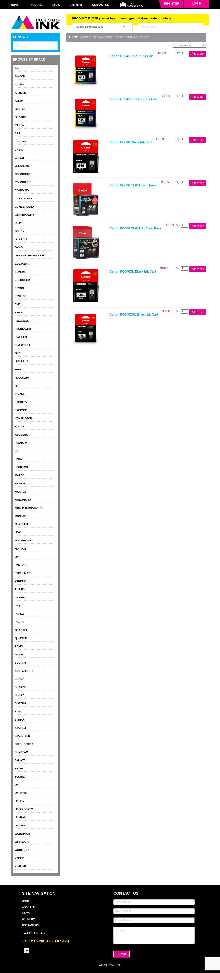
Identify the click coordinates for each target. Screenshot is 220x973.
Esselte (20, 296)
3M (16, 68)
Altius (19, 84)
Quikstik (21, 638)
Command (22, 190)
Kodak (19, 426)
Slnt (18, 711)
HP (16, 385)
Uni (17, 784)
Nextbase (22, 524)
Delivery (76, 4)
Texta (19, 768)
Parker (20, 581)
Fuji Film (21, 337)
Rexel (19, 646)
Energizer (22, 280)
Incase (20, 394)
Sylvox (20, 760)
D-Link (19, 223)
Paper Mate (23, 573)
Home (15, 4)
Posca (19, 613)
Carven (20, 141)
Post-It (19, 622)
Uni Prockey (24, 809)
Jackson (21, 410)
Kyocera (21, 434)
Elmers (20, 271)
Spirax (19, 719)
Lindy (19, 459)
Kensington (23, 418)
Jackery (21, 402)
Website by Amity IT (110, 964)
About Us (35, 4)
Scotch (20, 662)
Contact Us (100, 4)
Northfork (23, 540)
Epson (19, 288)
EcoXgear (22, 263)
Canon (19, 125)
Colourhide (23, 174)
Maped (19, 475)
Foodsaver (23, 328)
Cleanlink (22, 166)
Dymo (19, 247)
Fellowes (22, 320)
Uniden (20, 825)
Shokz (19, 695)
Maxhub (20, 491)
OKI (17, 556)
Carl (18, 133)
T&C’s (56, 4)
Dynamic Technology (30, 255)
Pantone (21, 565)
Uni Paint (21, 793)
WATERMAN (22, 833)
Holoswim (22, 377)
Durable (21, 239)
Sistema (20, 703)
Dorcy (19, 231)
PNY (17, 605)
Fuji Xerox (22, 345)
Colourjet (23, 182)
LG (16, 451)
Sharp (19, 679)
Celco (19, 157)
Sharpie (20, 687)
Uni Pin (19, 801)
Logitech (21, 467)
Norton (20, 548)
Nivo (18, 532)
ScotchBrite (24, 670)
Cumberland (24, 206)
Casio (19, 149)
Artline (20, 92)
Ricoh (19, 654)
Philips (20, 589)
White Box (22, 850)
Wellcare (22, 841)
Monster (21, 516)
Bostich (20, 109)
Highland (22, 361)
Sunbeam (21, 752)
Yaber (19, 858)
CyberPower (24, 214)
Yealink (20, 866)
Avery (19, 100)
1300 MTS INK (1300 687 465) (45, 941)
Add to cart (198, 53)
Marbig (20, 483)
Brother (21, 117)
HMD (18, 369)
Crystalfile (23, 198)
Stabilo (20, 727)
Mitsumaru (23, 499)
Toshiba (20, 776)
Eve (17, 304)
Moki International (29, 508)
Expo (18, 312)
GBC (18, 353)
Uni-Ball (21, 817)
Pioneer (20, 597)
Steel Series (24, 744)
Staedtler (22, 736)
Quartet (21, 630)
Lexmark (21, 442)
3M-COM (20, 76)
